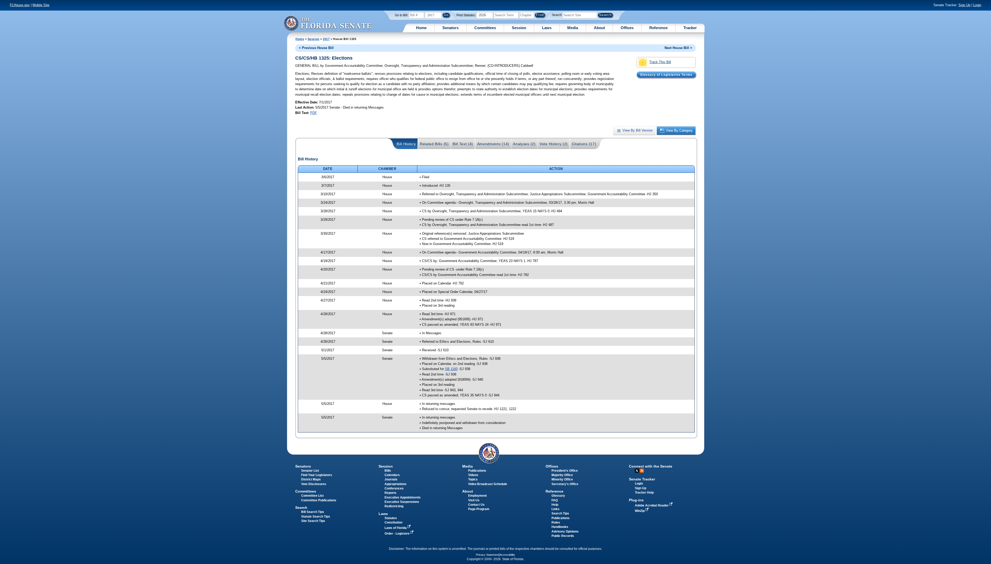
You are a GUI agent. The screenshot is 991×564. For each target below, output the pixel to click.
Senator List (310, 470)
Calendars (392, 475)
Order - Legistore (397, 533)
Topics (473, 479)
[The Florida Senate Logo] (327, 23)
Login (977, 5)
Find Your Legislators (316, 475)
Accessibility (507, 554)
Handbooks (560, 526)
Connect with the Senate (650, 466)
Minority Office (562, 479)
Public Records (563, 535)
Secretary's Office (565, 484)
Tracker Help (644, 492)
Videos (473, 475)
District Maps (311, 479)
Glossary (558, 495)
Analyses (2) (524, 144)
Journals (391, 479)
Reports (390, 492)
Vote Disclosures (313, 484)
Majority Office (562, 475)
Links (556, 509)
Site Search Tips (313, 520)
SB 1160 (451, 369)
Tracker (690, 28)
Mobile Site (41, 5)
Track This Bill (660, 62)
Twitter (637, 471)
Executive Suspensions (402, 501)
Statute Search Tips (315, 516)
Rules (556, 522)
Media (572, 28)
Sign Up (964, 5)
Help (555, 504)
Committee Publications (318, 500)
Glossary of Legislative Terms (666, 74)
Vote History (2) (554, 144)
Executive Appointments (403, 497)
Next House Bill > (678, 48)
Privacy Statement (487, 554)
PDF (313, 113)
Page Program (478, 509)
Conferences (394, 488)
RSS (642, 471)
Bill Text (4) (463, 144)
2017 (326, 38)
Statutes (391, 518)
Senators (450, 28)
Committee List (312, 495)
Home (421, 28)
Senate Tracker (642, 479)
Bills (388, 470)
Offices (627, 28)
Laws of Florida (396, 527)
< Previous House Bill (316, 48)
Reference (658, 28)
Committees (485, 28)
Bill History (406, 144)
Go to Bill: (401, 15)
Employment (477, 495)
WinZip (640, 510)
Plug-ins (636, 500)
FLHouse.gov (20, 5)
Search (557, 15)
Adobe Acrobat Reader (652, 505)
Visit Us (473, 500)
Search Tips (560, 513)
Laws (547, 28)
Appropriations (395, 484)
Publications (477, 470)
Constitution (393, 522)
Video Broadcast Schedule (487, 484)
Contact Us (476, 504)
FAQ (555, 500)
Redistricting (394, 506)
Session (519, 28)
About (599, 28)
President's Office (565, 470)
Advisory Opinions (565, 531)
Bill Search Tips (312, 511)
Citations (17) (584, 144)
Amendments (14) (493, 144)
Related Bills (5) (434, 144)
